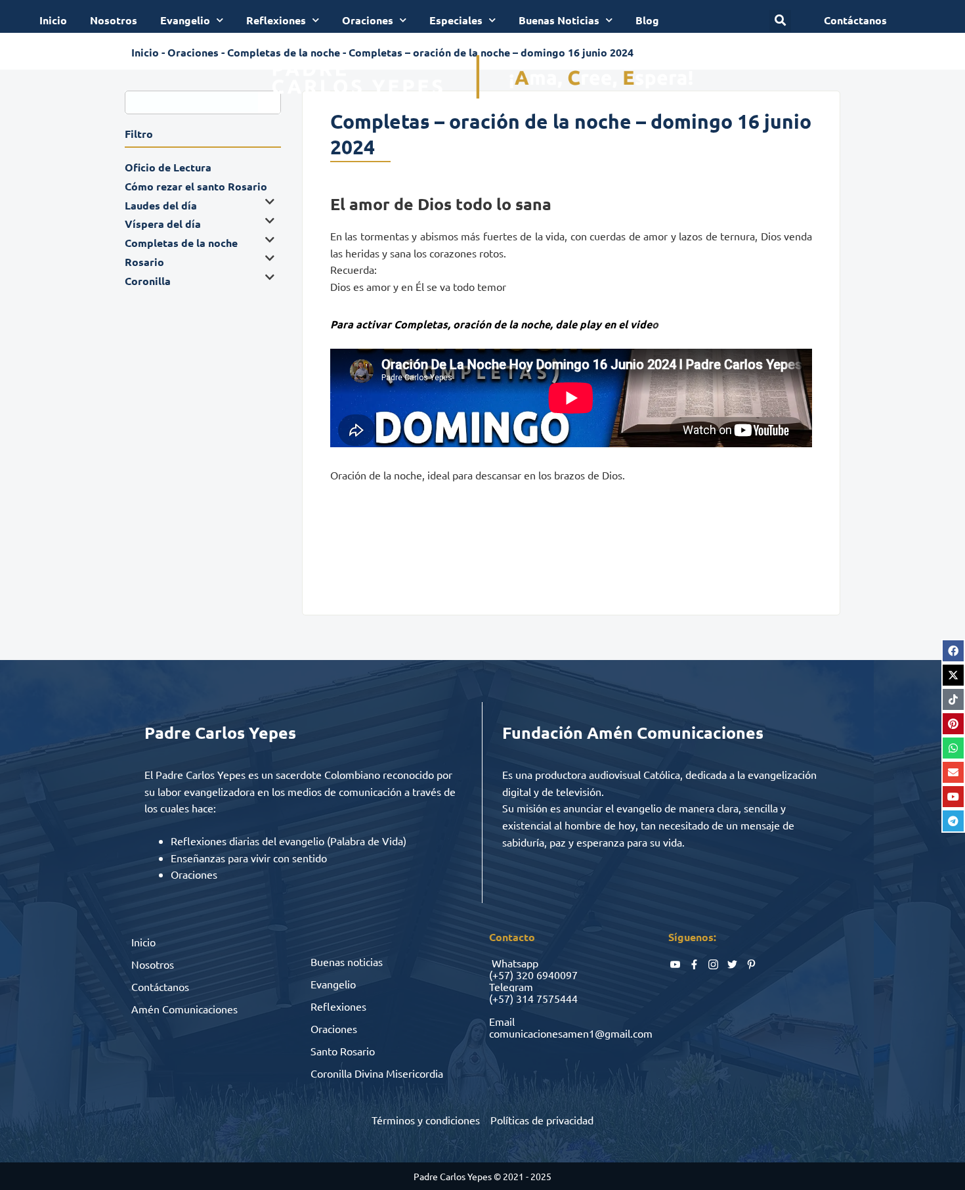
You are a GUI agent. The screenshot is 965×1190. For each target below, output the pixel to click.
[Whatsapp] (953, 748)
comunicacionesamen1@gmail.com (571, 1033)
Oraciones (367, 20)
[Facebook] (953, 650)
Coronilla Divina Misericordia (377, 1073)
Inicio (53, 20)
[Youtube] (953, 796)
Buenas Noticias (559, 20)
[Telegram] (953, 820)
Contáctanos (160, 986)
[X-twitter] (953, 675)
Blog (647, 20)
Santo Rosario (343, 1050)
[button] (780, 21)
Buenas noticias (347, 961)
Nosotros (113, 20)
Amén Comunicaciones (184, 1008)
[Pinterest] (953, 723)
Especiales (455, 20)
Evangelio (185, 20)
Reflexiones (276, 20)
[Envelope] (953, 772)
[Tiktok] (953, 699)
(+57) (501, 974)
